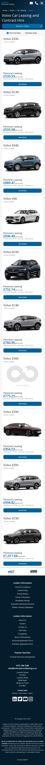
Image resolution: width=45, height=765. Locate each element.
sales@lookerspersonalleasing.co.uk (22, 668)
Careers (22, 623)
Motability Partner (22, 600)
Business (31, 33)
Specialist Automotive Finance (22, 604)
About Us (22, 620)
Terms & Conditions (22, 587)
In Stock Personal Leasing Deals (22, 657)
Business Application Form (22, 644)
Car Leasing (21, 10)
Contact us (22, 627)
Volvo (31, 10)
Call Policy (22, 630)
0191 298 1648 (22, 665)
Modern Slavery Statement (22, 607)
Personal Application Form (22, 640)
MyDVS (25, 760)
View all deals (22, 84)
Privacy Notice (22, 594)
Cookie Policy (22, 590)
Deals (12, 10)
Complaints (22, 634)
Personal (15, 33)
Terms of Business (22, 597)
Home (5, 10)
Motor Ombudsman (22, 637)
